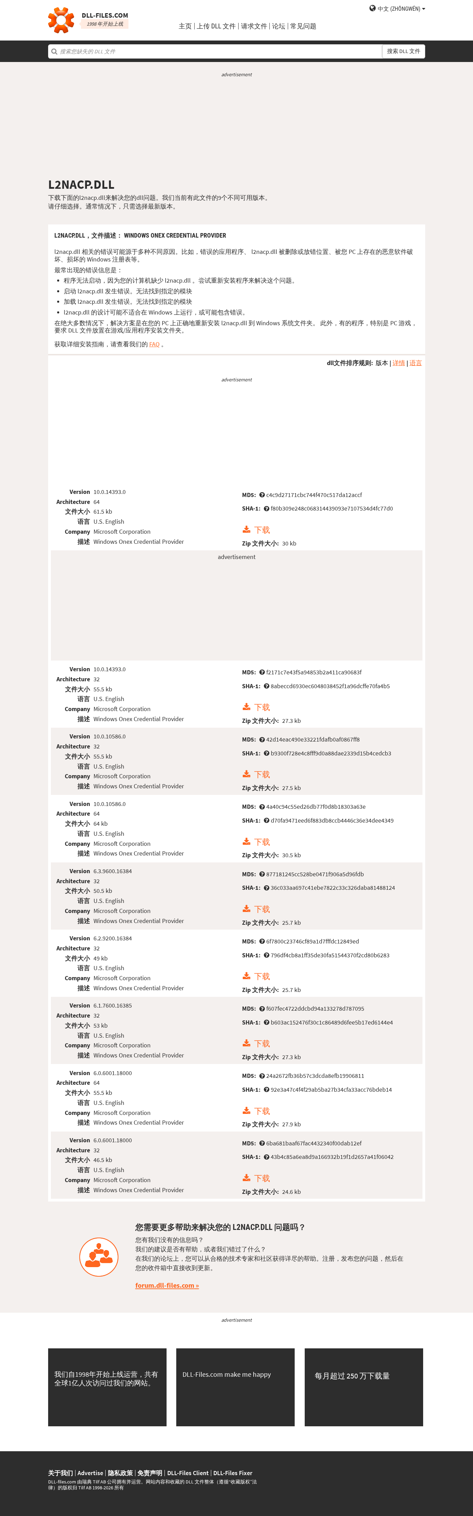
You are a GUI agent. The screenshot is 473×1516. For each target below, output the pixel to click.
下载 (262, 530)
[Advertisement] (236, 127)
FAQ (154, 344)
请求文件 (254, 26)
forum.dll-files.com (164, 1285)
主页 (185, 26)
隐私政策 (120, 1473)
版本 (382, 363)
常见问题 (303, 26)
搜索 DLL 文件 (403, 51)
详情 (399, 363)
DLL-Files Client (188, 1473)
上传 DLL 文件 (216, 26)
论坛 (278, 26)
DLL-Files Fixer (232, 1473)
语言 (416, 363)
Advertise (90, 1473)
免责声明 (149, 1473)
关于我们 (60, 1473)
